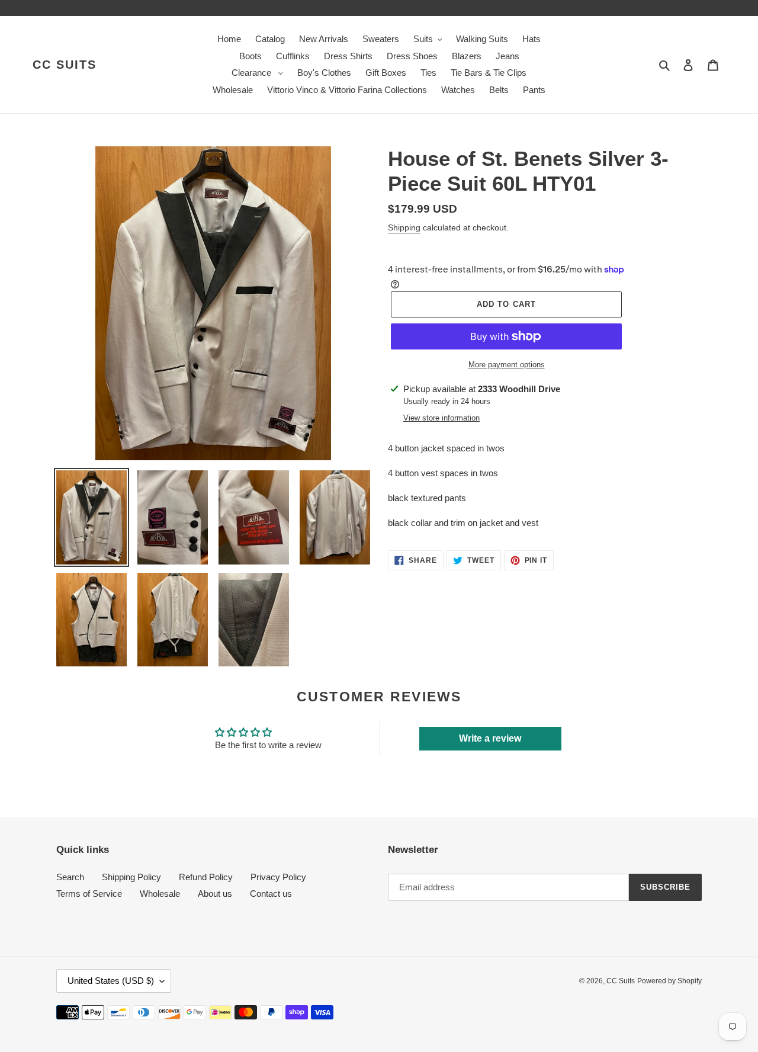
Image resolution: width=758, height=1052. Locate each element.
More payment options (506, 364)
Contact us (271, 894)
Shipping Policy (131, 877)
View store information (441, 417)
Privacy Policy (278, 877)
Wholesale (160, 894)
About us (215, 894)
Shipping (404, 227)
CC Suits (65, 64)
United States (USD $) (111, 981)
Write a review (490, 738)
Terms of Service (89, 894)
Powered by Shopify (669, 981)
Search (70, 877)
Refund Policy (206, 877)
